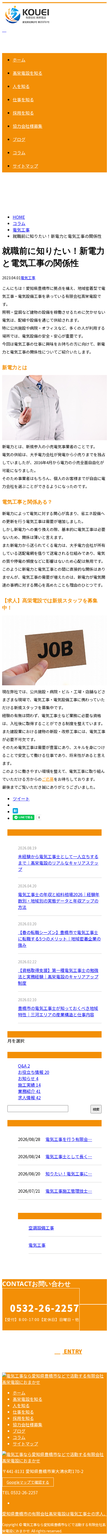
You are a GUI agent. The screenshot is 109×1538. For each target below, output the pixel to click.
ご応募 (48, 779)
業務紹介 (29, 1091)
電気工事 (21, 229)
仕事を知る (23, 99)
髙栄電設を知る (27, 73)
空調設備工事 (41, 1228)
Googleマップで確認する (28, 1482)
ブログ (19, 139)
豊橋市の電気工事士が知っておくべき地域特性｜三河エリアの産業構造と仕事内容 (58, 1011)
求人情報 (29, 1097)
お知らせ (28, 1078)
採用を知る (23, 113)
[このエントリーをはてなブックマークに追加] (15, 811)
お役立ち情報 (33, 1072)
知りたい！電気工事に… (69, 1173)
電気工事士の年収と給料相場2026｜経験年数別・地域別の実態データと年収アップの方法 (58, 900)
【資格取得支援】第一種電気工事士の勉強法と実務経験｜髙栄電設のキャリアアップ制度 (58, 976)
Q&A (24, 1065)
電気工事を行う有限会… (69, 1139)
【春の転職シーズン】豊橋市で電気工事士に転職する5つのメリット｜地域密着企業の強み (59, 938)
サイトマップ (25, 166)
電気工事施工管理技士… (69, 1191)
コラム (19, 152)
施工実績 (29, 1085)
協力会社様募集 (27, 126)
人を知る (21, 86)
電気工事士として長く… (69, 1156)
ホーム (19, 59)
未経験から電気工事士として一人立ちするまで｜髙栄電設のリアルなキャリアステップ (58, 862)
